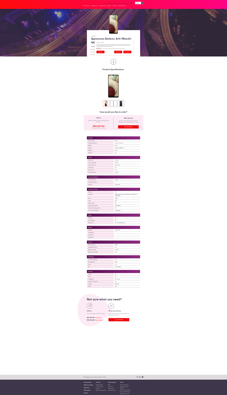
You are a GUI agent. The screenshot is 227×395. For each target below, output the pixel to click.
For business (119, 3)
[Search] (142, 3)
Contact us (110, 386)
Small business (88, 382)
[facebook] (137, 377)
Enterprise (86, 387)
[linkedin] (139, 377)
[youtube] (142, 377)
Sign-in (132, 3)
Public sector (87, 390)
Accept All (127, 51)
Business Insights (99, 384)
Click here (98, 48)
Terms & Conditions (124, 384)
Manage (100, 51)
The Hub (98, 382)
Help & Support (112, 382)
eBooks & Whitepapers (101, 390)
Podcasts (98, 388)
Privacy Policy (111, 388)
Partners (86, 393)
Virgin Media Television (109, 3)
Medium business (88, 385)
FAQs (109, 384)
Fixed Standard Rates (125, 391)
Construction (102, 5)
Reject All (118, 51)
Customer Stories (99, 386)
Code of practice (111, 390)
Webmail (126, 3)
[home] (85, 377)
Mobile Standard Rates (125, 389)
